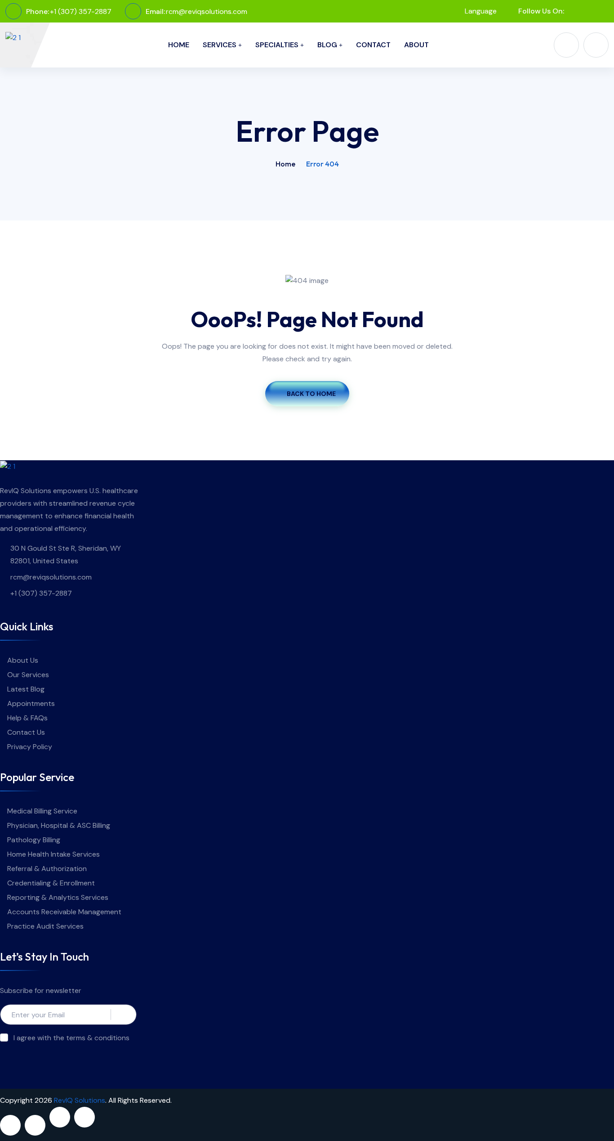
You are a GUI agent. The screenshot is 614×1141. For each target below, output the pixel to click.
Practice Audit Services (45, 926)
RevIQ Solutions (79, 1100)
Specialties (276, 44)
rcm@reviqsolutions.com (206, 11)
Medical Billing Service (42, 811)
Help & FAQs (27, 718)
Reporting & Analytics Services (57, 897)
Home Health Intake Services (53, 854)
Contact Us (26, 732)
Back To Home (311, 394)
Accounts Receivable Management (64, 911)
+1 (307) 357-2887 (80, 11)
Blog (327, 44)
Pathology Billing (33, 840)
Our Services (28, 674)
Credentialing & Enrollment (51, 883)
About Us (22, 660)
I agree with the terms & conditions (71, 1037)
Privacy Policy (29, 746)
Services (219, 44)
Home (178, 44)
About (416, 44)
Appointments (31, 703)
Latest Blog (25, 689)
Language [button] (480, 11)
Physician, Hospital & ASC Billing (58, 825)
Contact (373, 44)
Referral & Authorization (47, 868)
